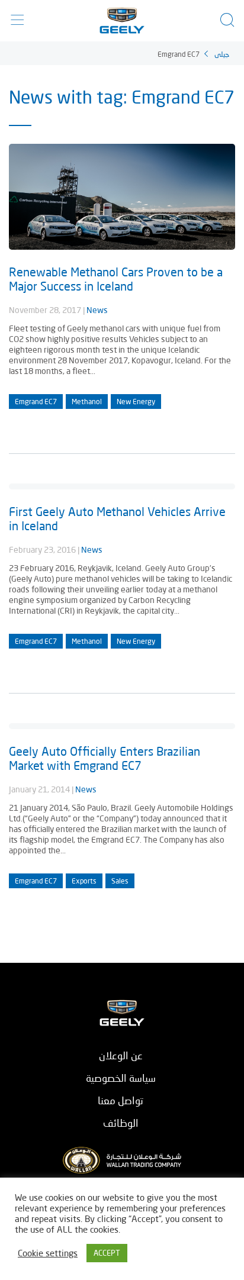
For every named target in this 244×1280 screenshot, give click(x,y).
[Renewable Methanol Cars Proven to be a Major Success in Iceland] (122, 245)
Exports (84, 880)
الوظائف (121, 1123)
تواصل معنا (120, 1100)
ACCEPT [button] (107, 1253)
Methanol (87, 401)
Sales (120, 880)
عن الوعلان (121, 1055)
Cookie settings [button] (48, 1253)
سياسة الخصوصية (121, 1078)
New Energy (136, 401)
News (97, 310)
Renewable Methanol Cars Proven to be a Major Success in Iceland (116, 279)
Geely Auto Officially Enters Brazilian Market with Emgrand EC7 (104, 758)
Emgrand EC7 (36, 401)
